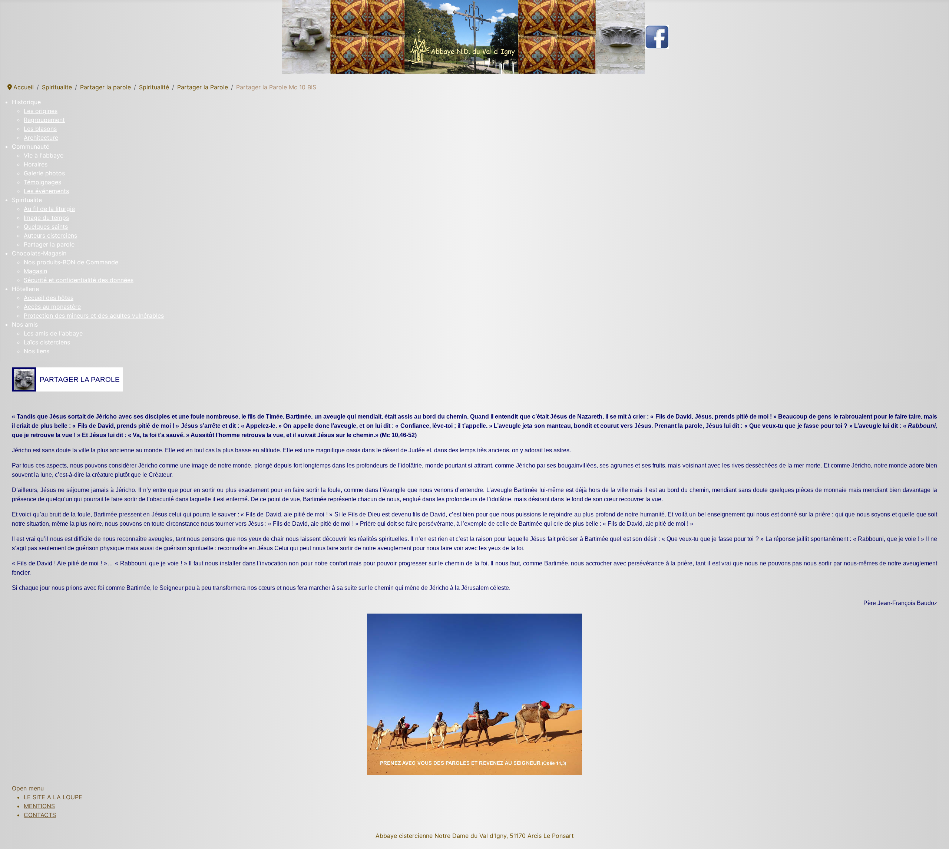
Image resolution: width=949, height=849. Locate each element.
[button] (480, 102)
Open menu (28, 788)
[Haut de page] (936, 835)
